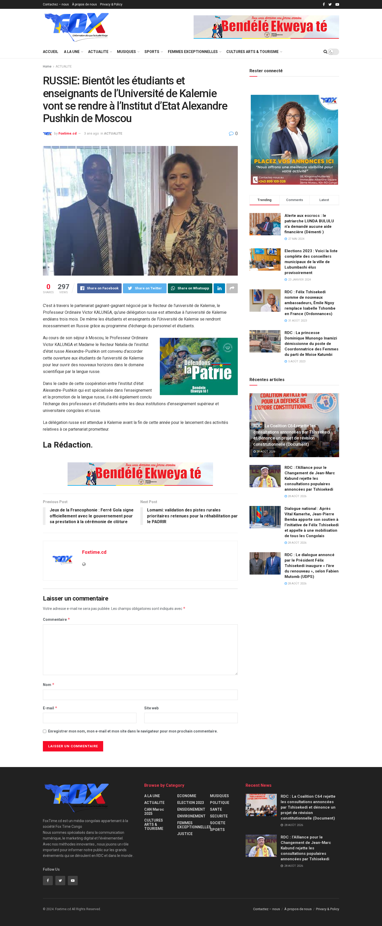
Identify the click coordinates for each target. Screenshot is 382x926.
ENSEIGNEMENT (191, 809)
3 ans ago (91, 133)
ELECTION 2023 (190, 803)
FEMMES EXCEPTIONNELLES (193, 52)
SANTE (216, 809)
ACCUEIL (50, 52)
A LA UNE (72, 52)
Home (47, 66)
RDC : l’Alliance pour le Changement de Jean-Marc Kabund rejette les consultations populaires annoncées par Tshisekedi (310, 478)
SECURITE (219, 816)
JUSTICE (185, 834)
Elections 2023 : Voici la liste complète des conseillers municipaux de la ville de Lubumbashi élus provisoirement (311, 262)
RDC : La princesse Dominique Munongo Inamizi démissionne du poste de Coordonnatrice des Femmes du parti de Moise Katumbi (311, 343)
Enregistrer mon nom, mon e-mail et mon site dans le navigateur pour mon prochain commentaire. (133, 731)
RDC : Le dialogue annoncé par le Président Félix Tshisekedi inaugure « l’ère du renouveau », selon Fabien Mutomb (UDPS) (312, 565)
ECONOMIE (186, 796)
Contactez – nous (56, 4)
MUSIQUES (126, 52)
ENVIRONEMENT (191, 816)
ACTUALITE (98, 52)
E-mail (50, 707)
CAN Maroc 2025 (154, 811)
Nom (49, 684)
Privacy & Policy (111, 4)
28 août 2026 (265, 451)
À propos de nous (84, 4)
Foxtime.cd (67, 133)
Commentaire (56, 619)
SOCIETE (217, 823)
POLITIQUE (219, 803)
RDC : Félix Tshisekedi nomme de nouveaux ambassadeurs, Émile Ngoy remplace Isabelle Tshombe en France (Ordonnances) (310, 303)
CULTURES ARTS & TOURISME (252, 52)
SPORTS (151, 52)
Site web (151, 708)
